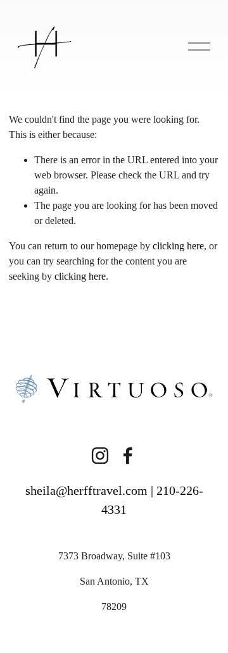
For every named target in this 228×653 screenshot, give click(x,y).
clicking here (178, 245)
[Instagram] (100, 455)
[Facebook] (128, 455)
